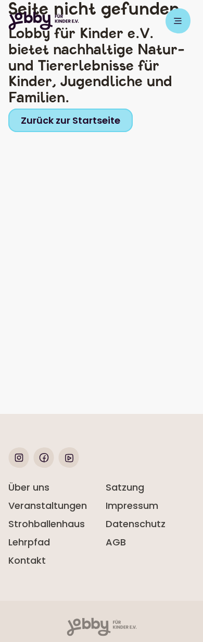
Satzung (125, 487)
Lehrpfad (29, 542)
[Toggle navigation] (178, 20)
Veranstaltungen (47, 505)
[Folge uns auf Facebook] (43, 464)
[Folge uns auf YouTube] (68, 464)
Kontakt (27, 560)
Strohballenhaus (46, 523)
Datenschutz (136, 523)
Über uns (28, 487)
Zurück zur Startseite (70, 120)
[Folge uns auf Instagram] (18, 464)
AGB (116, 542)
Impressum (132, 505)
